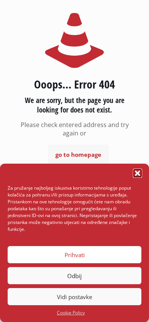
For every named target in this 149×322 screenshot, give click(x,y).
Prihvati (75, 255)
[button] (137, 173)
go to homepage (78, 154)
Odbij (74, 276)
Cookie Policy (71, 312)
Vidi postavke (74, 297)
